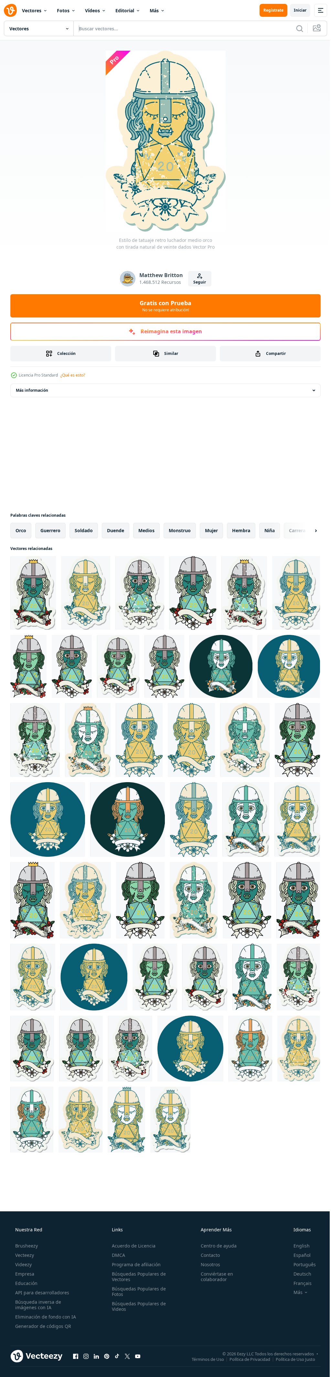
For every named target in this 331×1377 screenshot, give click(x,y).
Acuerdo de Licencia (132, 1246)
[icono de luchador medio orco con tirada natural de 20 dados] (220, 666)
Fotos (63, 10)
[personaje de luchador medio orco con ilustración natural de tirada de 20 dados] (192, 593)
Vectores (31, 10)
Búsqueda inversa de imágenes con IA (37, 1304)
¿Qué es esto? (72, 375)
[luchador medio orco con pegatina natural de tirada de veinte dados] (155, 977)
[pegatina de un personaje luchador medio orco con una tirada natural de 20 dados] (118, 666)
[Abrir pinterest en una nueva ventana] (106, 1356)
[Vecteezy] (10, 10)
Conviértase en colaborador (214, 1276)
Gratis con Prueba (163, 306)
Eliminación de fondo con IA (45, 1317)
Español (297, 1255)
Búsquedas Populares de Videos (137, 1306)
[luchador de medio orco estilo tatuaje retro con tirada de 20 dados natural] (289, 666)
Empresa (24, 1274)
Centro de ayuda (215, 1246)
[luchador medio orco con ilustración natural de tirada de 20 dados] (244, 593)
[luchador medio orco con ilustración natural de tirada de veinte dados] (193, 819)
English (297, 1246)
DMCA (116, 1255)
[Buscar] (295, 28)
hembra (241, 530)
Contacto (207, 1255)
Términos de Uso (203, 1359)
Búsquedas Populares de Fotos (137, 1291)
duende (115, 530)
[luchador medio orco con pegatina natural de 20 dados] (33, 593)
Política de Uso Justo (290, 1359)
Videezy (23, 1264)
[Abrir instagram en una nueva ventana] (86, 1356)
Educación (26, 1283)
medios (146, 530)
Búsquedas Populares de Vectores (137, 1276)
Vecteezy (24, 1255)
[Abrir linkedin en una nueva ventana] (96, 1356)
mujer (211, 530)
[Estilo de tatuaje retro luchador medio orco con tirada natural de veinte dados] (139, 593)
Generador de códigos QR (42, 1326)
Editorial (124, 10)
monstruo (180, 530)
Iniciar (295, 10)
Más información (32, 390)
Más (154, 10)
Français (298, 1283)
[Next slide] (305, 530)
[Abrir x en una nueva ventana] (127, 1356)
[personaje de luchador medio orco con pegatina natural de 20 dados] (85, 593)
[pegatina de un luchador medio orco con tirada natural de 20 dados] (245, 819)
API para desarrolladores (42, 1292)
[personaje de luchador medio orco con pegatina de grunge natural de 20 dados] (298, 977)
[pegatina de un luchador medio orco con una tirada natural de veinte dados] (296, 593)
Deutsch (298, 1274)
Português (300, 1264)
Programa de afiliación (134, 1264)
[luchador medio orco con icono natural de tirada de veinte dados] (127, 819)
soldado (84, 530)
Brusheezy (26, 1246)
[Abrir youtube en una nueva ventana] (137, 1356)
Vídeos (92, 10)
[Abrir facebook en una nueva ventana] (75, 1356)
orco (21, 530)
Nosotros (207, 1264)
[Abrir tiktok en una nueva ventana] (117, 1356)
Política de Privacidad (245, 1359)
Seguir (197, 282)
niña (269, 530)
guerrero (50, 530)
